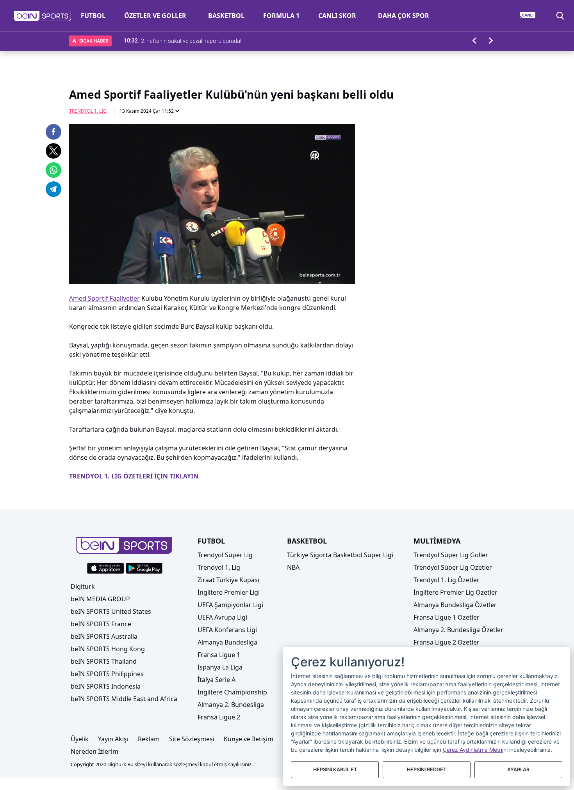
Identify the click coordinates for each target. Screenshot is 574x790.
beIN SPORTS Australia (104, 636)
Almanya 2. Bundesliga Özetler (458, 629)
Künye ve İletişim (248, 739)
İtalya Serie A (216, 679)
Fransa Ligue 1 (219, 654)
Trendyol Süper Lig (225, 555)
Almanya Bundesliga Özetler (455, 604)
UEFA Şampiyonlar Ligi (230, 604)
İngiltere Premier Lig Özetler (455, 592)
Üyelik (80, 739)
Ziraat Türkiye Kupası (228, 580)
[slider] (212, 259)
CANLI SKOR (337, 15)
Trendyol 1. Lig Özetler (447, 580)
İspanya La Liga (220, 667)
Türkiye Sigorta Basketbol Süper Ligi (340, 555)
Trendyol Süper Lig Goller (451, 555)
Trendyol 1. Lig (88, 111)
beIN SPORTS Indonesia (106, 686)
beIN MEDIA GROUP (100, 599)
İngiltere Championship (232, 692)
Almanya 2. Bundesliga (231, 704)
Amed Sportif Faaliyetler (104, 298)
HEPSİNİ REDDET (426, 769)
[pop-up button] (330, 272)
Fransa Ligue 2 (219, 717)
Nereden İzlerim (94, 751)
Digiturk (83, 586)
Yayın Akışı (113, 739)
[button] (42, 16)
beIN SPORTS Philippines (107, 674)
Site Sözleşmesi (191, 739)
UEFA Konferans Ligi (227, 629)
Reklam (149, 739)
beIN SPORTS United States (111, 611)
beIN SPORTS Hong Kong (108, 649)
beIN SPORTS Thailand (104, 661)
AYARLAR (518, 769)
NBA (293, 567)
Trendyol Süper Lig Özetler (453, 567)
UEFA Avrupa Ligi (222, 617)
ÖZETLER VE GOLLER (155, 15)
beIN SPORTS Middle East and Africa (124, 698)
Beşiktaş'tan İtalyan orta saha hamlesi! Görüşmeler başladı (212, 40)
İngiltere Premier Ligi (229, 592)
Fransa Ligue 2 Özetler (447, 642)
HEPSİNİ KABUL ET (335, 769)
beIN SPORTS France (101, 624)
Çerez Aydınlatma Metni (473, 749)
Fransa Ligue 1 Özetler (447, 617)
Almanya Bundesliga (227, 642)
